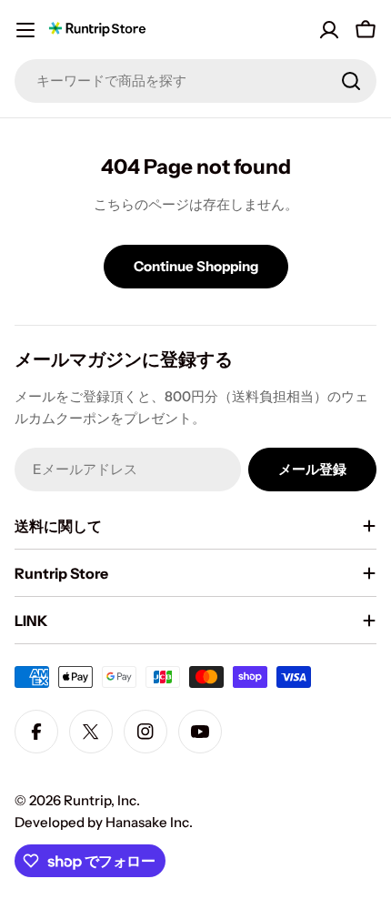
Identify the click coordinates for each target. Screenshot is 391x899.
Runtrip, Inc (100, 800)
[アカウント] (329, 30)
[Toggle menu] (25, 30)
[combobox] (195, 81)
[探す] (351, 81)
